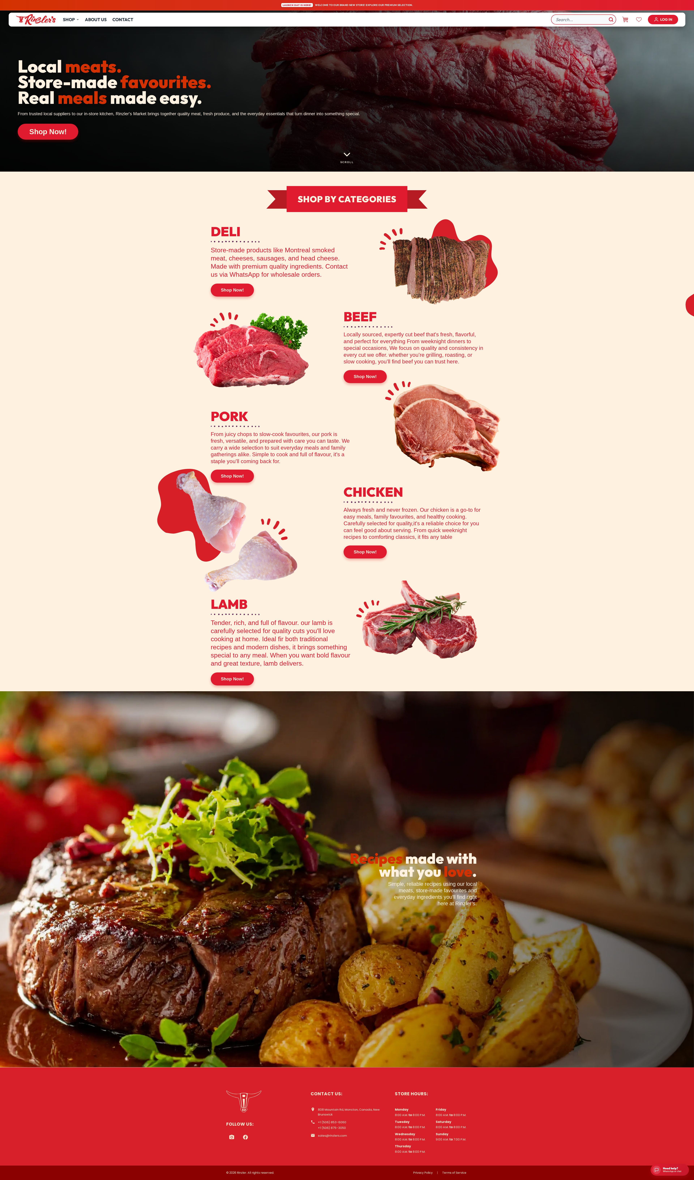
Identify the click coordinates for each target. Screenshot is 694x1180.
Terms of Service (454, 1173)
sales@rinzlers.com (332, 1135)
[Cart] (625, 19)
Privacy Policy (423, 1173)
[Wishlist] (639, 19)
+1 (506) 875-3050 (332, 1128)
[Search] (611, 19)
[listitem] (231, 1137)
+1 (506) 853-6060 (332, 1122)
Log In (666, 19)
